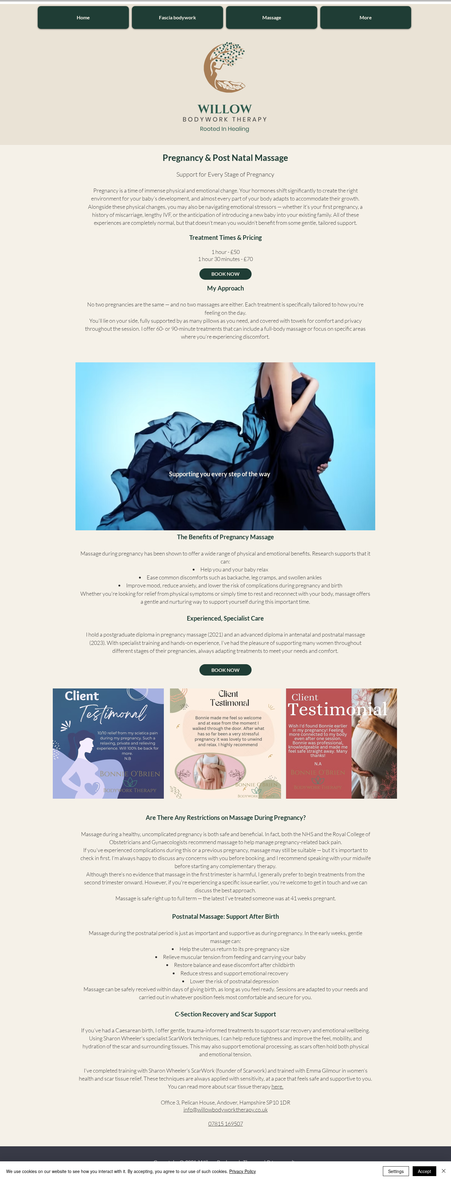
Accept (424, 1171)
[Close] (443, 1171)
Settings (396, 1171)
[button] (177, 17)
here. (277, 1086)
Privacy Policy (242, 1171)
